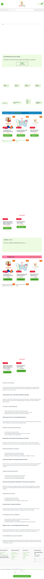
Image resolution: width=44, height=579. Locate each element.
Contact (12, 558)
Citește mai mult (8, 135)
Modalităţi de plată (14, 553)
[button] (6, 85)
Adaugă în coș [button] (21, 135)
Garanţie (12, 557)
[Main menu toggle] (2, 4)
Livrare (12, 555)
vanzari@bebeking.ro (4, 555)
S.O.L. (24, 558)
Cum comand (13, 552)
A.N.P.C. (24, 557)
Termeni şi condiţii (26, 552)
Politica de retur (14, 556)
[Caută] (34, 10)
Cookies (24, 556)
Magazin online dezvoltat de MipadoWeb (30, 569)
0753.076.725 (2, 552)
